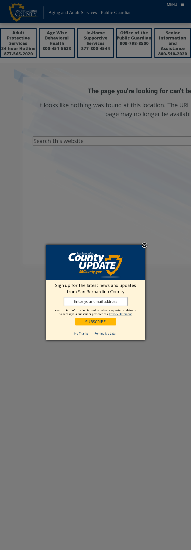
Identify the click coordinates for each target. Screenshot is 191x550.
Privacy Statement (120, 314)
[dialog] (95, 292)
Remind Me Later (106, 334)
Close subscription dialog (144, 245)
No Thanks (81, 334)
